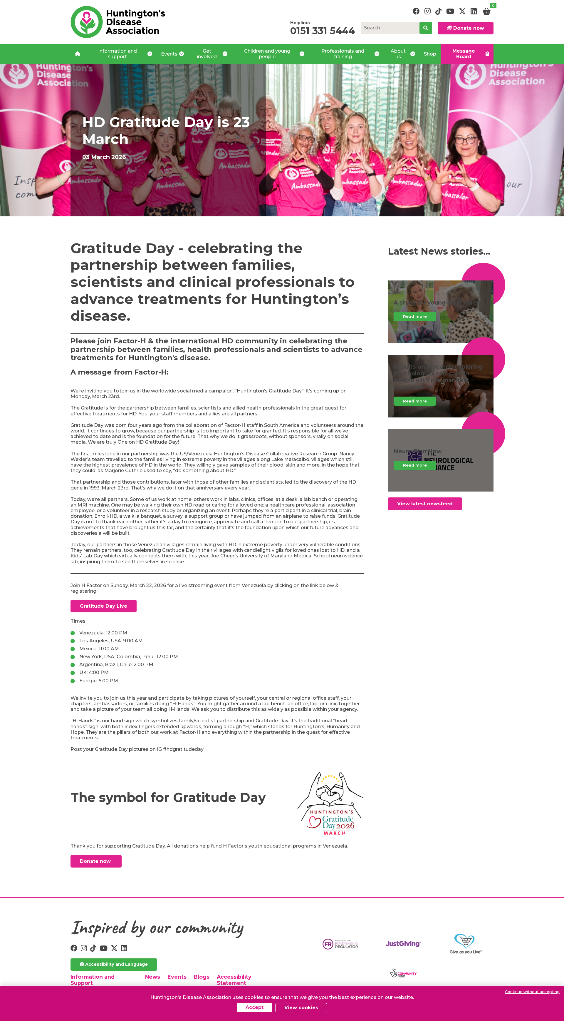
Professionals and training (342, 53)
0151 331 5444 (322, 30)
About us (398, 53)
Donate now (468, 28)
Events (169, 54)
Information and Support (92, 980)
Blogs (201, 977)
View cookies (301, 1007)
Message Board (463, 53)
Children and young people (267, 53)
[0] (487, 11)
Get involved (207, 53)
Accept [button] (254, 1007)
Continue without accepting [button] (532, 992)
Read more (415, 316)
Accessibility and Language (116, 964)
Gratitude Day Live (103, 606)
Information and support (117, 53)
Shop (430, 54)
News (152, 977)
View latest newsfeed (425, 504)
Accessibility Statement (234, 980)
